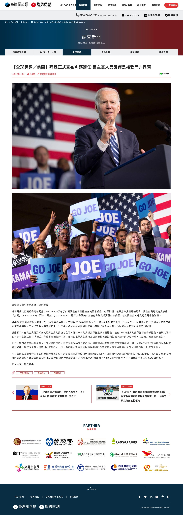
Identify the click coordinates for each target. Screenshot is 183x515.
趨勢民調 (156, 5)
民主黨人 (41, 373)
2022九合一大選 (48, 52)
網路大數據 (127, 5)
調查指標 (112, 5)
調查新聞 (83, 5)
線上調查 (141, 5)
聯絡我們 (74, 497)
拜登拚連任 (24, 373)
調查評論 (98, 5)
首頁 (6, 22)
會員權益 (34, 497)
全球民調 (24, 22)
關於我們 (19, 497)
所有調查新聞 (19, 52)
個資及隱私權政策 (54, 497)
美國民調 (57, 373)
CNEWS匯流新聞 (68, 5)
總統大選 (163, 52)
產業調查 (134, 52)
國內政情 (105, 52)
